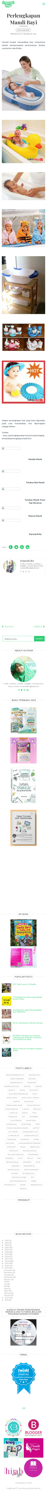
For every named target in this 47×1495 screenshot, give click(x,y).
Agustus (7, 1279)
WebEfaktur (36, 1185)
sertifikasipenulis (18, 1181)
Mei (5, 1286)
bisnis (22, 1090)
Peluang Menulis (16, 1154)
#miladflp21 (34, 1075)
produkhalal (12, 1162)
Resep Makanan (31, 1170)
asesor (38, 1086)
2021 (7, 1249)
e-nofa (25, 1109)
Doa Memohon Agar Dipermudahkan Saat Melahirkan (27, 1011)
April (6, 1288)
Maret (6, 1291)
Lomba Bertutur (30, 1132)
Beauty (12, 1090)
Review (15, 1173)
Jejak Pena (31, 1120)
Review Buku (29, 1173)
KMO (38, 1124)
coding (16, 1101)
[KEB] (14, 1436)
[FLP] (14, 1457)
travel (23, 1185)
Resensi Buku (14, 1170)
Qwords (15, 1166)
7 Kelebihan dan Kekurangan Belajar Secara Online (27, 998)
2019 (7, 1254)
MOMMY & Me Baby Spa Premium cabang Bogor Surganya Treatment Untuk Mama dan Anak (27, 1037)
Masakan (25, 1139)
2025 (7, 1240)
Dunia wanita (11, 1109)
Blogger (34, 1090)
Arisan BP (31, 1082)
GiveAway (33, 1117)
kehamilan (12, 1124)
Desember (8, 1270)
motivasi (10, 1143)
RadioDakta (29, 1166)
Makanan (11, 1139)
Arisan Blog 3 (16, 1082)
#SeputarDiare (17, 1079)
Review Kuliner (19, 1177)
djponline (29, 1101)
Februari (7, 1293)
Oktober (7, 1275)
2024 (7, 1243)
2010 (7, 1300)
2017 (7, 1259)
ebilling (37, 1109)
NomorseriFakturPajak (29, 1143)
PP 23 (20, 1158)
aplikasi (32, 1079)
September (9, 1277)
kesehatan (26, 1124)
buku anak (12, 1098)
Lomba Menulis (31, 1136)
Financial (12, 1117)
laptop (36, 1128)
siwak (34, 1181)
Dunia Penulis (33, 1105)
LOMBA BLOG (14, 1136)
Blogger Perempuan (18, 1094)
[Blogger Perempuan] (33, 1436)
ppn (39, 1158)
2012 (7, 1298)
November (8, 1272)
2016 (7, 1261)
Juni (6, 1284)
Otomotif (11, 1147)
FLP (23, 1117)
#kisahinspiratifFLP (15, 1075)
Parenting (35, 1147)
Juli (5, 1281)
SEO (32, 1177)
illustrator (16, 1120)
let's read (13, 1132)
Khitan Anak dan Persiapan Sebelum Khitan (27, 1049)
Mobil (36, 1139)
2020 (7, 1252)
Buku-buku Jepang (30, 1098)
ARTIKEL (27, 1086)
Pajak (23, 1147)
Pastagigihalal (30, 1151)
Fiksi (34, 1113)
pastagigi (14, 1151)
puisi (38, 1162)
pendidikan (33, 1154)
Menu (42, 1)
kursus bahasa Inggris (17, 1128)
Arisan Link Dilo (12, 1086)
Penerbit (9, 1158)
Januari (7, 1295)
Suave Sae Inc (35, 1488)
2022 (7, 1247)
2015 (7, 1263)
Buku (35, 1094)
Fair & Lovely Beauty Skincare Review (28, 1023)
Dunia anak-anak (23, 30)
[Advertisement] (23, 881)
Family (25, 1113)
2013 (7, 1268)
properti (27, 1162)
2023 (7, 1245)
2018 (7, 1256)
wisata (23, 1189)
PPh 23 (30, 1158)
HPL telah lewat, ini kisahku (24, 984)
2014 (7, 1266)
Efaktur (13, 1113)
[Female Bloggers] (33, 1457)
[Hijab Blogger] (14, 1477)
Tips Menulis (10, 1185)
